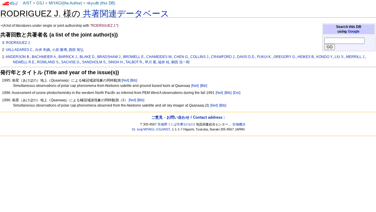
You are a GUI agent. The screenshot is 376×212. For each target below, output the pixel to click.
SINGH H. (116, 62)
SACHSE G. (70, 62)
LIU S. (339, 57)
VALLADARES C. (19, 50)
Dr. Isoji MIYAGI (143, 129)
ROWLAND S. (48, 62)
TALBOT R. (134, 62)
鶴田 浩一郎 (180, 62)
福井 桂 (163, 62)
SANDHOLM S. (94, 62)
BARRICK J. (68, 57)
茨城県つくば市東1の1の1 (176, 124)
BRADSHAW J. (109, 57)
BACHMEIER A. (44, 57)
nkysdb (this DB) (101, 3)
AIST (27, 3)
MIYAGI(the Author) (65, 3)
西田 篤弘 (76, 50)
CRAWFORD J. (223, 57)
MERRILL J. (355, 57)
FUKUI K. (264, 57)
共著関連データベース (126, 13)
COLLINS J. (199, 57)
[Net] (125, 80)
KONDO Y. (324, 57)
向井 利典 (42, 50)
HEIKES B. (306, 57)
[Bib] (133, 80)
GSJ (40, 3)
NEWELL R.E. (24, 62)
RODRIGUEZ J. (18, 43)
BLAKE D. (87, 57)
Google (354, 31)
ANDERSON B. (18, 57)
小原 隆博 (59, 50)
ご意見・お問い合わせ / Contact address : (188, 117)
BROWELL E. (134, 57)
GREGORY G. (284, 57)
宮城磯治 (238, 124)
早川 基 (150, 62)
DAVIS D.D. (246, 57)
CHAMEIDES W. (159, 57)
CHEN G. (181, 57)
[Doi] (236, 93)
